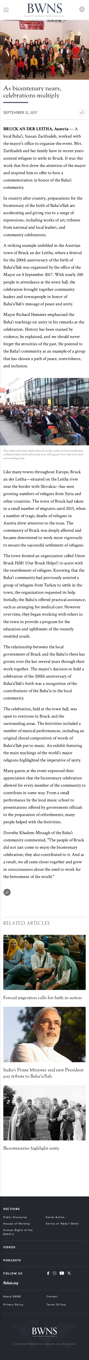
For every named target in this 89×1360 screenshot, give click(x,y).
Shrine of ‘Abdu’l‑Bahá (62, 1223)
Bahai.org (10, 1283)
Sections (11, 1209)
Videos (9, 1247)
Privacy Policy (13, 1304)
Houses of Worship (16, 1223)
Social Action (55, 1217)
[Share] (7, 892)
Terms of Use (56, 1304)
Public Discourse (15, 1217)
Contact (52, 1296)
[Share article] (82, 112)
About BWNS (12, 1296)
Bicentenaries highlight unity (31, 1148)
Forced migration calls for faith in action (42, 997)
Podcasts (12, 1260)
